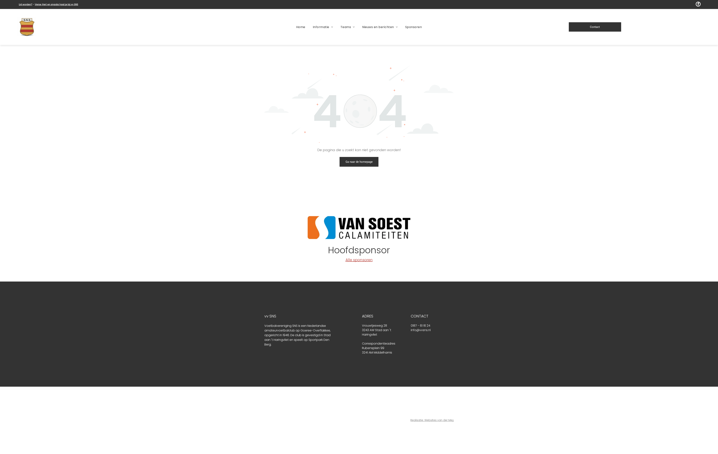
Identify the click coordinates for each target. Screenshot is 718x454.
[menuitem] (300, 27)
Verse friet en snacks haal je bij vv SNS (56, 4)
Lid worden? (25, 4)
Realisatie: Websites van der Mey (432, 420)
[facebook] (698, 4)
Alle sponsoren (359, 259)
